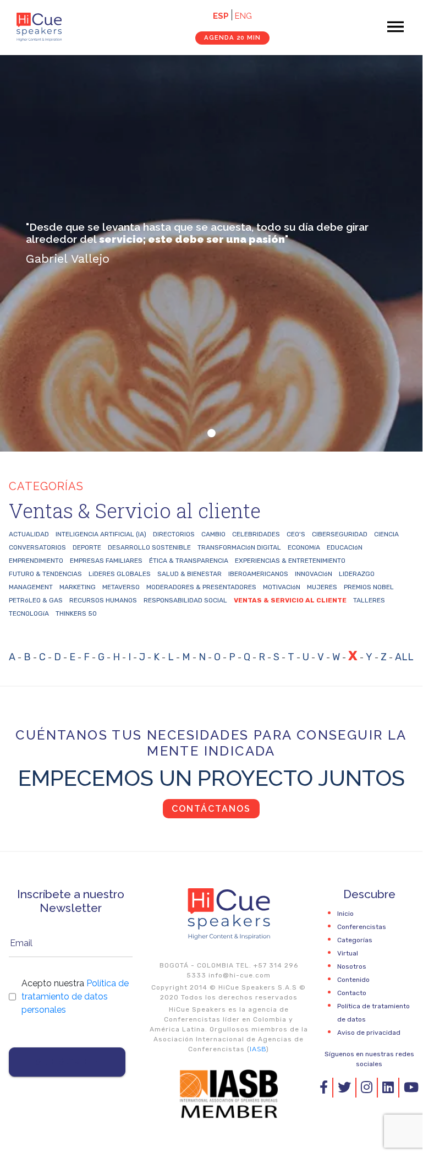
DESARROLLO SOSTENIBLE (149, 547)
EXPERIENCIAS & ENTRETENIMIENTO (290, 560)
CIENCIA (386, 534)
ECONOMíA (304, 547)
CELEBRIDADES (256, 534)
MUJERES (322, 587)
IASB (258, 1049)
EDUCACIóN (344, 547)
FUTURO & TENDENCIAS (45, 574)
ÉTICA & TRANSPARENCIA (188, 560)
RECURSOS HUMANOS (103, 600)
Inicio (345, 913)
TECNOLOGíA (29, 613)
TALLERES (369, 600)
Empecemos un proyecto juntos (211, 778)
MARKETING (77, 587)
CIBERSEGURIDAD (339, 534)
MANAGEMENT (31, 587)
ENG (243, 16)
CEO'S (296, 534)
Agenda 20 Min (232, 37)
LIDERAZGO (357, 574)
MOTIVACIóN (281, 587)
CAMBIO (213, 534)
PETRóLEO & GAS (36, 600)
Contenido (353, 980)
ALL (404, 657)
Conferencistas (361, 927)
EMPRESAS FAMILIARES (106, 560)
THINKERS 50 (76, 613)
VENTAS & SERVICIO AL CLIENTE (290, 600)
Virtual (347, 953)
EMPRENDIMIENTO (36, 560)
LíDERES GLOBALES (120, 574)
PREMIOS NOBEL (369, 587)
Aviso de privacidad (368, 1032)
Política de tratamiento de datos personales (75, 996)
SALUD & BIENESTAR (189, 574)
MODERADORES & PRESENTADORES (201, 587)
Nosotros (351, 966)
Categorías (354, 940)
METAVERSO (121, 587)
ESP (221, 16)
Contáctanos (211, 808)
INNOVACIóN (313, 574)
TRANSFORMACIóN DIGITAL (239, 547)
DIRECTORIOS (174, 534)
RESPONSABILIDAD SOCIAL (185, 600)
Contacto (351, 993)
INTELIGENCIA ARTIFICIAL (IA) (101, 534)
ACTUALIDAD (29, 534)
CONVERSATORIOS (37, 547)
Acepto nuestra (75, 996)
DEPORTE (87, 547)
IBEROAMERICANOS (258, 574)
